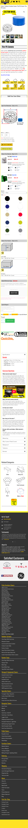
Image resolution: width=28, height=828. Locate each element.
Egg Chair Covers (6, 627)
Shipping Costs (5, 775)
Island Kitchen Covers (7, 608)
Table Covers (5, 590)
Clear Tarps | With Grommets (8, 641)
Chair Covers (4, 593)
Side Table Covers (6, 633)
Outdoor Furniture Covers (10, 6)
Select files (14, 292)
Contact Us (4, 785)
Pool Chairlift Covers (6, 624)
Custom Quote (6, 314)
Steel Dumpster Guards (7, 728)
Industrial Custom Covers (7, 677)
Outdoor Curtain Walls (6, 648)
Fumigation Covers (5, 815)
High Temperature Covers (7, 686)
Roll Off (3, 713)
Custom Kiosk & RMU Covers (8, 698)
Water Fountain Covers (7, 617)
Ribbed (3, 711)
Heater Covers (5, 628)
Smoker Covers (5, 632)
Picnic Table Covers (6, 601)
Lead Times (4, 763)
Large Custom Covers (6, 679)
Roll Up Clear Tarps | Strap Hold (8, 655)
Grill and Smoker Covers (7, 598)
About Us (4, 783)
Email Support (6, 521)
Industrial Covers (5, 808)
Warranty (3, 765)
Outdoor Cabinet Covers (7, 629)
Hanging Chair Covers (7, 625)
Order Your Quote (5, 790)
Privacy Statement (5, 794)
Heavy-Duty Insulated (6, 738)
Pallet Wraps (4, 743)
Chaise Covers (5, 603)
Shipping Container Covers (7, 722)
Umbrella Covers (5, 599)
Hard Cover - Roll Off (6, 715)
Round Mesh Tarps (6, 669)
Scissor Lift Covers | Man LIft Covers (9, 703)
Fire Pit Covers (20, 6)
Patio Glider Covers (6, 631)
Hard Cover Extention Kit (7, 730)
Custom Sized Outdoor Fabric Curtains (10, 657)
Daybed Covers (5, 609)
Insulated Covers (5, 682)
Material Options (5, 748)
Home (2, 6)
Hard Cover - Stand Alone (7, 717)
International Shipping (6, 771)
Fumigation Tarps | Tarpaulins (8, 696)
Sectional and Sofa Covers (8, 591)
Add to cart (10, 320)
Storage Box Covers (6, 618)
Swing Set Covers (6, 616)
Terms (3, 792)
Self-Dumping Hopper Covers (8, 726)
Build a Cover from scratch (8, 636)
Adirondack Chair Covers (7, 602)
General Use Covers (6, 817)
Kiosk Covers (4, 813)
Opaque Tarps (5, 665)
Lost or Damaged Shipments (8, 773)
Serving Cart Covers (6, 610)
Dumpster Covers (5, 806)
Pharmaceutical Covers (6, 688)
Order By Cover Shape (6, 148)
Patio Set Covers (5, 612)
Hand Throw (4, 708)
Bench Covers (5, 605)
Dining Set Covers (6, 597)
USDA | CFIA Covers (6, 684)
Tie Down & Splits (5, 753)
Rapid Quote (4, 788)
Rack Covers (4, 700)
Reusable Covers (5, 736)
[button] (24, 12)
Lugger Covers (5, 719)
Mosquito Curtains (6, 644)
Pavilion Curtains (5, 650)
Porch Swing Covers (6, 621)
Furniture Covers (5, 804)
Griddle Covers (5, 614)
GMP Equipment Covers (7, 690)
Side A (3, 132)
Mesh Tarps (4, 667)
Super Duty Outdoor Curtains (8, 652)
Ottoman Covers (5, 595)
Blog (3, 799)
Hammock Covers (6, 620)
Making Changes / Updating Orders (9, 755)
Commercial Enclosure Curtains (8, 646)
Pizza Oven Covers (6, 622)
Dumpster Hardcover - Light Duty (9, 724)
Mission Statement (6, 796)
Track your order (5, 778)
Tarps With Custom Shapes (7, 671)
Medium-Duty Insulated (7, 741)
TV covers (4, 635)
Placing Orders (5, 761)
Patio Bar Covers (5, 613)
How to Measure (5, 751)
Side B (7, 132)
